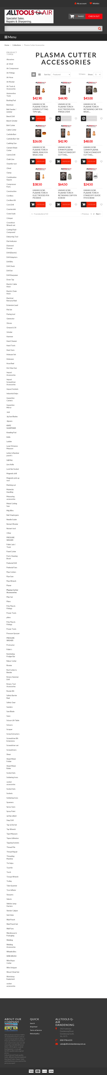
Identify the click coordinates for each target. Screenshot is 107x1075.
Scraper (9, 729)
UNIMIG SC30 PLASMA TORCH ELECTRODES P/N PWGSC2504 (66, 108)
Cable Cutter (11, 130)
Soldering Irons (12, 777)
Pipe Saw (10, 576)
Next (98, 214)
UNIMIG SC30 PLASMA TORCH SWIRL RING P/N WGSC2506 (40, 151)
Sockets (10, 793)
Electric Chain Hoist (12, 292)
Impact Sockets (12, 389)
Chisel (9, 168)
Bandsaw (10, 105)
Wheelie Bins (11, 952)
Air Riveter (11, 82)
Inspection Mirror (10, 406)
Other (9, 533)
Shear (9, 754)
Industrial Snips (12, 393)
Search (32, 1023)
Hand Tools (11, 345)
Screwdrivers (11, 750)
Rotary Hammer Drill (13, 678)
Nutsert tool (11, 528)
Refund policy (34, 1034)
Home (7, 45)
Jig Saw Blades (12, 416)
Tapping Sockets (13, 843)
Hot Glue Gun (12, 368)
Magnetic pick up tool (13, 479)
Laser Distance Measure (12, 447)
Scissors (10, 725)
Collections (16, 45)
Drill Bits (10, 262)
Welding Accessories (11, 946)
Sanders (10, 707)
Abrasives (10, 59)
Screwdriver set (12, 745)
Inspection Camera (10, 399)
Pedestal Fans (12, 567)
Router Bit (10, 691)
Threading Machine (10, 857)
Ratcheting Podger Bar (11, 655)
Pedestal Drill (12, 563)
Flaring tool (11, 314)
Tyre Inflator (11, 890)
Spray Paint (11, 811)
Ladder (9, 441)
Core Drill (10, 205)
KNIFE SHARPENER (11, 426)
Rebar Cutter (11, 661)
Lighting (9, 460)
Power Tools (11, 613)
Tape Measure (12, 834)
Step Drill (10, 820)
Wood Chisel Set (13, 972)
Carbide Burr (11, 134)
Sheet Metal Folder (11, 760)
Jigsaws (9, 421)
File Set (9, 310)
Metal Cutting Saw (12, 504)
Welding (10, 940)
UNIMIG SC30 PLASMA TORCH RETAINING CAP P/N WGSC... (93, 108)
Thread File (11, 847)
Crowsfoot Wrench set (11, 224)
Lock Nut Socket (13, 469)
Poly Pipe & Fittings (11, 607)
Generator (10, 319)
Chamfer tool (12, 164)
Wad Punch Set (12, 924)
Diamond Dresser (10, 247)
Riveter (9, 665)
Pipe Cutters (11, 572)
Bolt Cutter (11, 125)
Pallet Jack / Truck (11, 545)
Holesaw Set (11, 354)
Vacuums (10, 895)
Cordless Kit (11, 200)
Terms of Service (36, 1030)
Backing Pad (11, 100)
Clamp (9, 173)
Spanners (10, 802)
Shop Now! (34, 1027)
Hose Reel (10, 363)
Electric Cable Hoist (12, 285)
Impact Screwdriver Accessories (11, 382)
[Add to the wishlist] (50, 118)
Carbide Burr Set (13, 139)
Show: (90, 74)
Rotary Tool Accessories (11, 685)
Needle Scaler (12, 519)
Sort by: (47, 74)
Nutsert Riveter (12, 524)
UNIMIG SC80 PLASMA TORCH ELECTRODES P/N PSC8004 (41, 194)
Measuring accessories (11, 497)
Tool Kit (10, 868)
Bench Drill (11, 116)
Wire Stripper (12, 968)
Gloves (9, 323)
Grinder (9, 332)
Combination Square (11, 178)
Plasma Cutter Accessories (12, 591)
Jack (8, 412)
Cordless (10, 196)
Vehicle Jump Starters (11, 905)
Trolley (9, 881)
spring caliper (12, 816)
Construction (11, 191)
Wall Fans (10, 929)
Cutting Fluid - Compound (12, 231)
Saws (8, 716)
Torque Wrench (12, 877)
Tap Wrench (11, 829)
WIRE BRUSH (11, 956)
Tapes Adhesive (13, 838)
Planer (9, 585)
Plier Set (10, 597)
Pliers (9, 601)
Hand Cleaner (12, 341)
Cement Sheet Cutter (12, 149)
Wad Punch (11, 920)
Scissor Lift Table (13, 720)
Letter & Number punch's (13, 454)
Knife (8, 437)
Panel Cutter (11, 551)
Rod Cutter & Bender (12, 671)
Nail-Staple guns (13, 515)
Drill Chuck (11, 266)
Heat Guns (10, 350)
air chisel (10, 64)
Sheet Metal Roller (11, 767)
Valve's (9, 899)
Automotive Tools (11, 94)
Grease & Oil (11, 328)
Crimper (10, 218)
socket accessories (11, 783)
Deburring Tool (12, 237)
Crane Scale (11, 214)
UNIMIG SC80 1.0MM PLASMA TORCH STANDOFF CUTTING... (92, 151)
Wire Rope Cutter (11, 962)
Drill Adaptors (12, 257)
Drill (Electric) (12, 253)
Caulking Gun (12, 143)
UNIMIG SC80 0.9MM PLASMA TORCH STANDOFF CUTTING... (67, 151)
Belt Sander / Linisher (11, 110)
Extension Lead (12, 305)
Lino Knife (10, 464)
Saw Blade (10, 711)
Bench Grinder (12, 121)
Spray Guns (11, 807)
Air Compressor (13, 68)
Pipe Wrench (11, 581)
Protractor (11, 645)
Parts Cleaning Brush (12, 557)
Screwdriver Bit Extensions (12, 739)
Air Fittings (11, 73)
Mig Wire (10, 510)
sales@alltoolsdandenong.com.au (68, 1044)
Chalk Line (10, 159)
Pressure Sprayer (13, 633)
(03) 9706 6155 (66, 1040)
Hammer (10, 336)
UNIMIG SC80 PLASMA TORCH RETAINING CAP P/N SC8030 (67, 194)
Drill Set (10, 271)
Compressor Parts (11, 185)
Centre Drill (11, 155)
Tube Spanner (12, 886)
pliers (9, 617)
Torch (9, 872)
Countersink (11, 209)
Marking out (11, 485)
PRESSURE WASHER (10, 538)
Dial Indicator (12, 241)
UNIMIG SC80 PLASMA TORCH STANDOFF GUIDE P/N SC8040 (92, 194)
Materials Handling (10, 490)
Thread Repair (12, 852)
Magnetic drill (12, 473)
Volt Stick (10, 915)
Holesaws (10, 359)
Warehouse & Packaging (12, 934)
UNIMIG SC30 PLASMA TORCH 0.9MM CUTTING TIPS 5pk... (40, 108)
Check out (94, 16)
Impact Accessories (11, 373)
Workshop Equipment (11, 978)
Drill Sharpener (12, 275)
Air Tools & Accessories (11, 87)
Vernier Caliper (12, 911)
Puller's (9, 649)
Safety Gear (11, 702)
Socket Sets (11, 773)
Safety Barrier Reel (12, 696)
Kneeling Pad (11, 432)
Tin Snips (10, 863)
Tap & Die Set (12, 825)
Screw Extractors (13, 734)
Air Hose (10, 77)
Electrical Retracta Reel (12, 299)
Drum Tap (10, 280)
